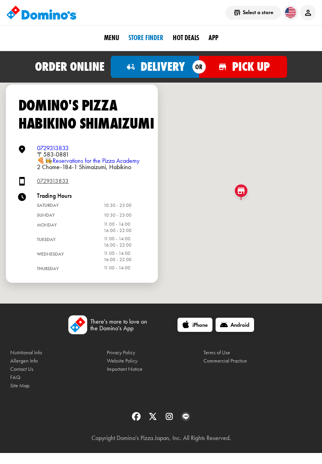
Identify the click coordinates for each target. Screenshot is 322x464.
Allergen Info (24, 360)
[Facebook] (137, 419)
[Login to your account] (308, 12)
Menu (111, 37)
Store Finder (145, 37)
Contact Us (21, 369)
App (213, 37)
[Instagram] (170, 419)
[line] (185, 419)
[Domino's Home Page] (41, 13)
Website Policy (122, 360)
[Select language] (290, 12)
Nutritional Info (26, 352)
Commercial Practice (225, 360)
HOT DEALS (186, 37)
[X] (153, 419)
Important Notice (125, 369)
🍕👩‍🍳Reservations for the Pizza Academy (88, 160)
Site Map (19, 385)
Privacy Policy (121, 352)
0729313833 (53, 148)
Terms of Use (216, 352)
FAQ (15, 377)
